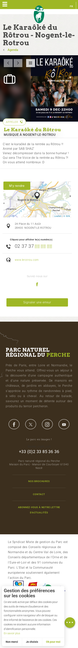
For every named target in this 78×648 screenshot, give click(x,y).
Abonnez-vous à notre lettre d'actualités (39, 510)
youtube (63, 424)
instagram (47, 424)
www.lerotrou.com (27, 260)
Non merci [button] (12, 641)
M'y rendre (17, 185)
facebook (14, 424)
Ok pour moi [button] (53, 641)
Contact (39, 494)
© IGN (66, 215)
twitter (30, 424)
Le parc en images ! (39, 439)
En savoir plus (12, 633)
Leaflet (57, 215)
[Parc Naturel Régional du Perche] (39, 14)
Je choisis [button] (32, 641)
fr (71, 6)
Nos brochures (39, 481)
